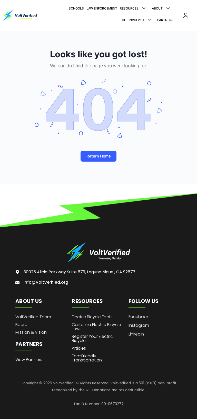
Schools (76, 8)
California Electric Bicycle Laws (96, 327)
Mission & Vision (31, 332)
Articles (79, 348)
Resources (129, 8)
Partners (165, 20)
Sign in (186, 15)
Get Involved (133, 20)
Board (21, 325)
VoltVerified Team (33, 317)
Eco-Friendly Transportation (87, 358)
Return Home (98, 156)
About (157, 8)
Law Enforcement (101, 8)
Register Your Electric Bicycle (92, 338)
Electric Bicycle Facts (92, 317)
